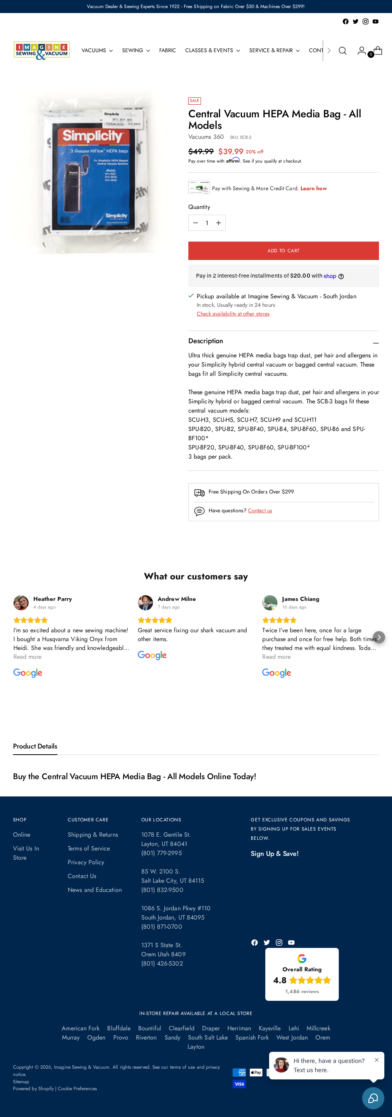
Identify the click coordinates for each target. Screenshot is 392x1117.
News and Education (94, 889)
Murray (71, 1037)
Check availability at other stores (233, 313)
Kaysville (270, 1028)
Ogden (96, 1037)
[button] (13, 637)
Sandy (172, 1037)
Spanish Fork (252, 1037)
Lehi (294, 1028)
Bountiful (149, 1028)
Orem (322, 1037)
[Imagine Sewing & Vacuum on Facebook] (345, 21)
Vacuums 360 (206, 136)
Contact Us (82, 876)
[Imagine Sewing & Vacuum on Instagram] (365, 21)
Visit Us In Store (26, 853)
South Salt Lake (208, 1037)
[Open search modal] (342, 50)
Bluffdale (119, 1028)
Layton (196, 1046)
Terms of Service (89, 848)
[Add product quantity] (196, 222)
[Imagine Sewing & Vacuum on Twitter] (355, 21)
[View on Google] (21, 602)
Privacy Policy (86, 862)
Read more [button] (27, 656)
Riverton (146, 1037)
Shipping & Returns (93, 834)
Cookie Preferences (77, 1088)
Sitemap (21, 1081)
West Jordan (292, 1037)
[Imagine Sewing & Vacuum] (41, 51)
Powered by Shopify (33, 1088)
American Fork (81, 1028)
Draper (211, 1028)
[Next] (329, 50)
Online (21, 834)
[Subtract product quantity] (218, 222)
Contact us (260, 510)
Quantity (199, 206)
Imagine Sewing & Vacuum (81, 1067)
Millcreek (318, 1028)
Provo (120, 1037)
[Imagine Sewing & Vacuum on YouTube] (375, 21)
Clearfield (181, 1028)
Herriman (239, 1028)
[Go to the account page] (358, 50)
